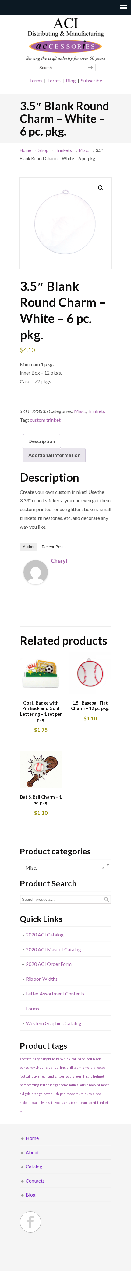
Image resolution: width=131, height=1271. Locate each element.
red (98, 1094)
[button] (100, 188)
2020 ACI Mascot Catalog (53, 949)
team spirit (88, 1102)
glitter (60, 1076)
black (97, 1059)
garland (48, 1076)
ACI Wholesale (65, 39)
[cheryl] (35, 582)
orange (37, 1094)
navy (92, 1085)
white (24, 1111)
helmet (98, 1076)
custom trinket (45, 420)
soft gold (54, 1102)
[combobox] (65, 865)
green (77, 1076)
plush (55, 1094)
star (64, 1102)
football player (30, 1076)
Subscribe (91, 80)
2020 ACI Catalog (45, 934)
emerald (88, 1067)
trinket (102, 1102)
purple (89, 1094)
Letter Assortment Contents (55, 993)
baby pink (63, 1059)
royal (34, 1102)
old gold (25, 1094)
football (101, 1067)
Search (106, 899)
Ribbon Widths (42, 979)
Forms (54, 80)
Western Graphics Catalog (53, 1023)
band (81, 1059)
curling (60, 1067)
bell (89, 1059)
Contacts (35, 1181)
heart (87, 1076)
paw (47, 1094)
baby (36, 1059)
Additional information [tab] (54, 455)
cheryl (59, 560)
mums (73, 1085)
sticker (73, 1102)
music (83, 1085)
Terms (35, 80)
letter (44, 1085)
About (32, 1152)
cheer (40, 1067)
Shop (43, 150)
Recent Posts (54, 547)
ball (74, 1059)
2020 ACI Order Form (49, 964)
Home (25, 150)
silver (43, 1102)
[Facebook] (30, 1222)
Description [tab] (41, 441)
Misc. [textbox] (64, 867)
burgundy (27, 1067)
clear (50, 1067)
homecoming (29, 1085)
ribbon (25, 1102)
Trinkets (63, 150)
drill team (74, 1067)
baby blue (48, 1059)
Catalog (34, 1166)
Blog (71, 80)
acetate (26, 1059)
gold (69, 1076)
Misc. (84, 150)
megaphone (59, 1085)
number (103, 1085)
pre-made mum (71, 1094)
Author (28, 547)
